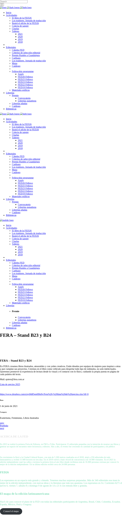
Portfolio (4, 425)
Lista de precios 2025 (10, 384)
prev (2, 423)
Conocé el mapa (11, 511)
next (2, 428)
